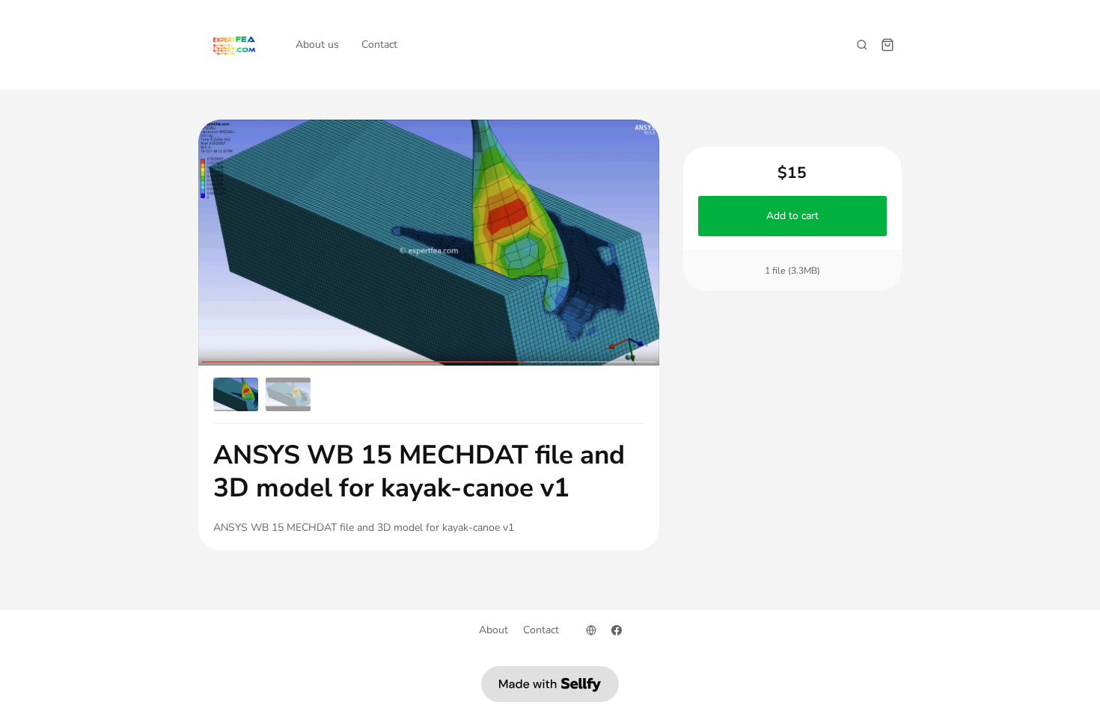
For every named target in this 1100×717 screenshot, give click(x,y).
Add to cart (792, 216)
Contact (379, 44)
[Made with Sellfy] (550, 684)
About (493, 630)
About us (317, 44)
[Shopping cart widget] (887, 45)
